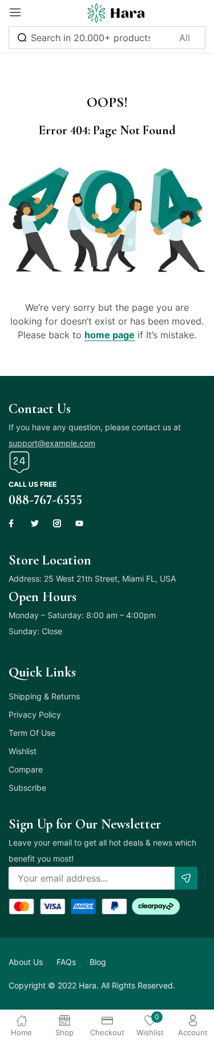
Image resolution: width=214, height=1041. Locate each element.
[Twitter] (35, 523)
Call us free (32, 484)
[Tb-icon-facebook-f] (13, 523)
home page (109, 335)
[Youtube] (79, 523)
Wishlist (23, 751)
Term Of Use (32, 733)
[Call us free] (19, 462)
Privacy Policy (35, 714)
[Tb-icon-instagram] (57, 523)
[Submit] (186, 878)
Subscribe (27, 787)
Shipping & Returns (44, 696)
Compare (26, 769)
